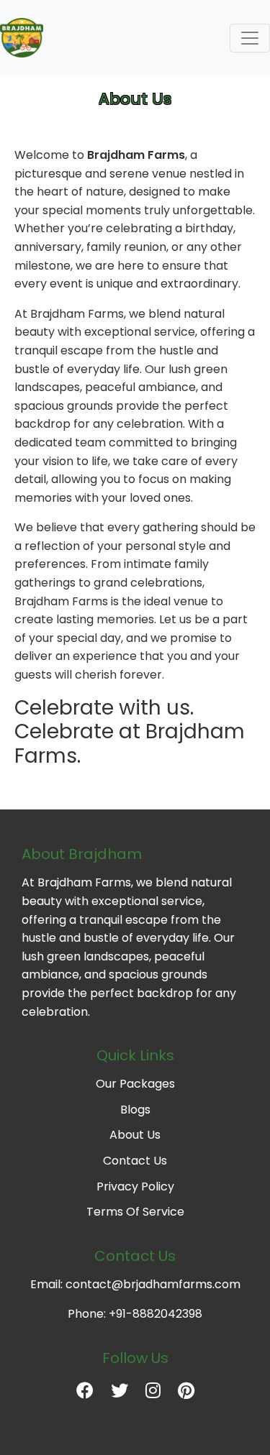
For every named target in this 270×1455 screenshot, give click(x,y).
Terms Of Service (135, 1211)
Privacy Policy (135, 1186)
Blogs (135, 1109)
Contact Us (135, 1160)
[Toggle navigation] (250, 38)
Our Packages (135, 1083)
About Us (135, 1134)
